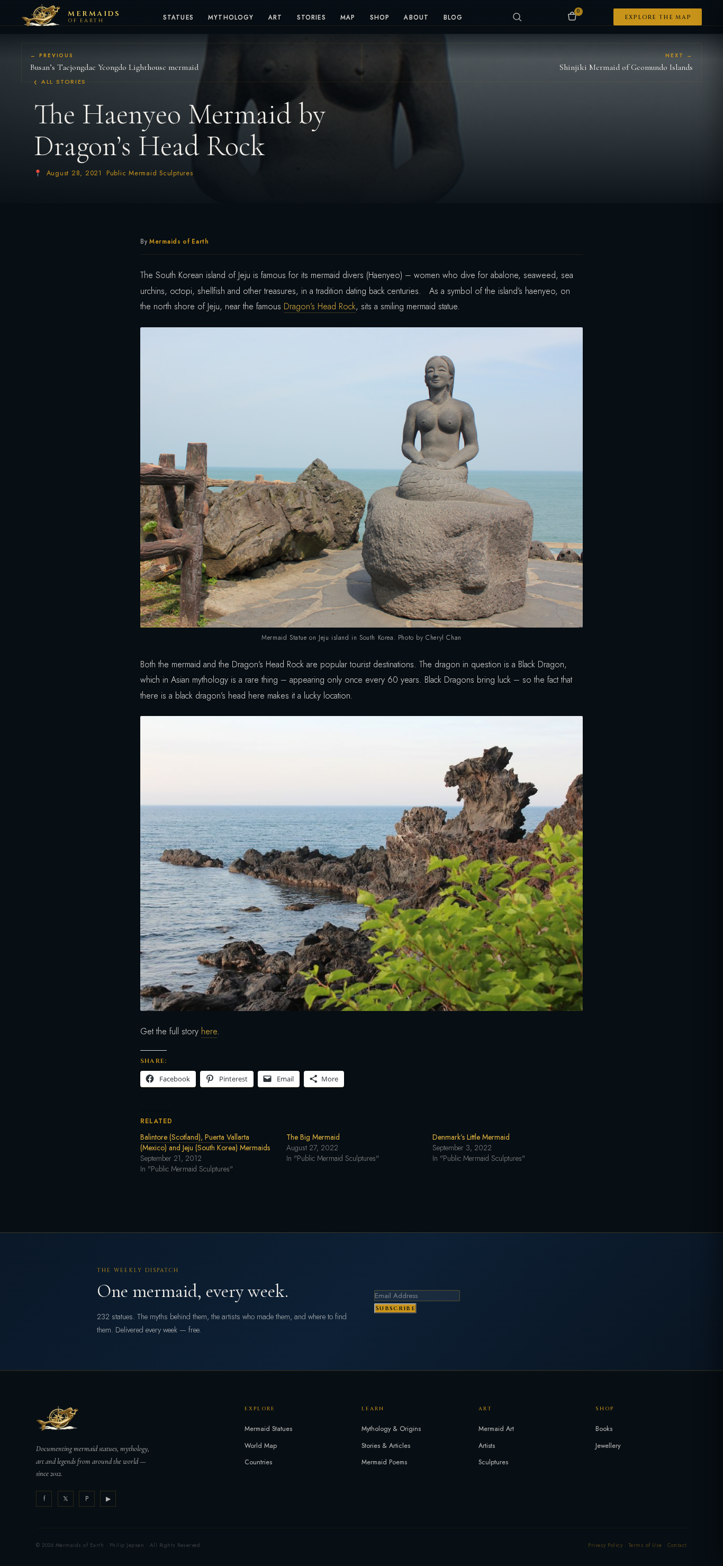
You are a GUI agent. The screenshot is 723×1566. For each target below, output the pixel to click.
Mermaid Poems (384, 1462)
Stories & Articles (386, 1446)
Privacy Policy (605, 1545)
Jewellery (607, 1446)
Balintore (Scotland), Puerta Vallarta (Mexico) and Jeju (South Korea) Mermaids (205, 1142)
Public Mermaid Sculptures (149, 173)
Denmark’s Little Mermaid (471, 1137)
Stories (311, 18)
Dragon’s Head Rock (320, 306)
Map (348, 18)
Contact (676, 1545)
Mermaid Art (496, 1429)
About (416, 18)
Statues (178, 18)
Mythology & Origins (391, 1429)
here (209, 1031)
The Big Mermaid (313, 1137)
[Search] (517, 16)
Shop (380, 18)
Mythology (231, 18)
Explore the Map (658, 17)
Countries (258, 1462)
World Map (261, 1446)
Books (603, 1429)
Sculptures (493, 1462)
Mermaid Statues (268, 1429)
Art (275, 18)
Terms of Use (645, 1545)
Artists (486, 1446)
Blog (453, 18)
